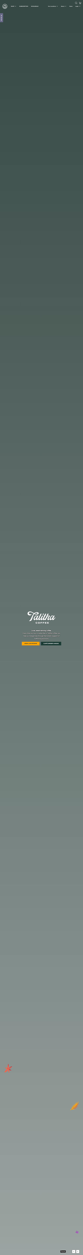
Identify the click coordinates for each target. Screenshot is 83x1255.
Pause (63, 1251)
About (62, 6)
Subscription (23, 6)
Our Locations (52, 6)
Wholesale (34, 6)
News (70, 6)
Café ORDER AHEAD (51, 643)
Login (77, 6)
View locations (30, 643)
